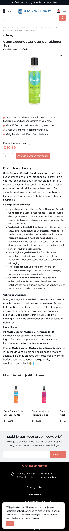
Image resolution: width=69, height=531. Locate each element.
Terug (9, 35)
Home (6, 27)
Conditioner (45, 27)
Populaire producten (34, 501)
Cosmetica (16, 27)
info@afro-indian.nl (48, 477)
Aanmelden (58, 454)
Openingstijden (34, 487)
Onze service (34, 494)
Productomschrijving (14, 143)
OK (10, 523)
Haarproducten (30, 27)
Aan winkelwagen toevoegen (32, 155)
